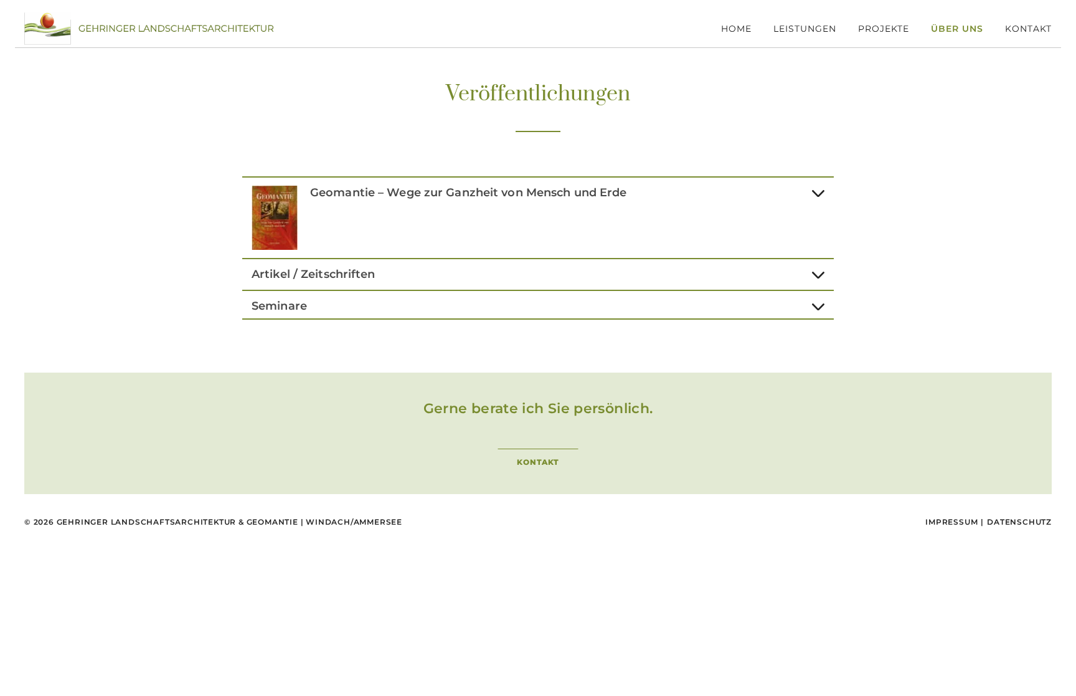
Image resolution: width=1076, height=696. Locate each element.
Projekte (883, 28)
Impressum (951, 522)
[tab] (538, 215)
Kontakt (1028, 28)
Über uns (957, 28)
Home (736, 28)
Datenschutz (1019, 522)
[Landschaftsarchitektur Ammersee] (148, 28)
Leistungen (804, 28)
